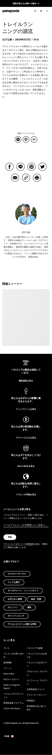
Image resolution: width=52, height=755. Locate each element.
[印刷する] (37, 177)
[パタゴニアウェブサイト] (11, 11)
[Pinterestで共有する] (31, 167)
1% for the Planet (11, 708)
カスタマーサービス (17, 573)
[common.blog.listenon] (26, 139)
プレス (6, 648)
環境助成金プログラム (13, 702)
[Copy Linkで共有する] (26, 177)
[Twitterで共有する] (42, 167)
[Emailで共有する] (15, 177)
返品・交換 (36, 599)
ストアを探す (14, 582)
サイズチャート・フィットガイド (23, 590)
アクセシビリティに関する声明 (22, 624)
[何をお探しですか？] (35, 11)
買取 (29, 607)
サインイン (13, 607)
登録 (10, 537)
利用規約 (30, 544)
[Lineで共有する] (20, 167)
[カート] (41, 11)
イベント (7, 668)
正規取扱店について (36, 689)
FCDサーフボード (11, 679)
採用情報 (7, 662)
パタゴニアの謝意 (35, 648)
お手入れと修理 (15, 599)
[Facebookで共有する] (9, 167)
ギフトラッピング (16, 615)
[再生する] (18, 139)
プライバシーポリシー (13, 544)
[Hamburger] (47, 11)
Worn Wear (8, 673)
